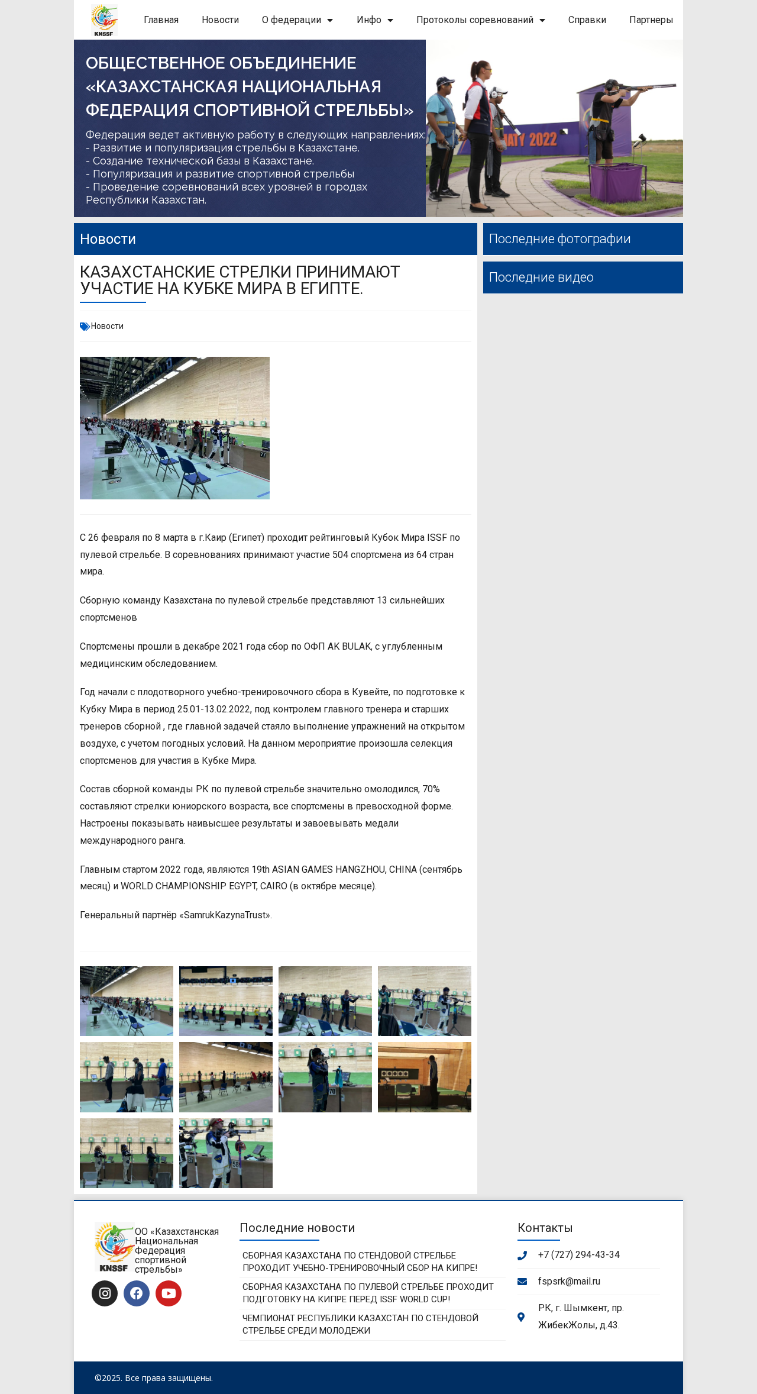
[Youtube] (169, 1293)
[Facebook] (137, 1293)
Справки (587, 19)
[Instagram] (105, 1293)
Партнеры (651, 19)
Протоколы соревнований (474, 19)
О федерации (291, 19)
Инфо (369, 19)
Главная (161, 19)
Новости (220, 19)
